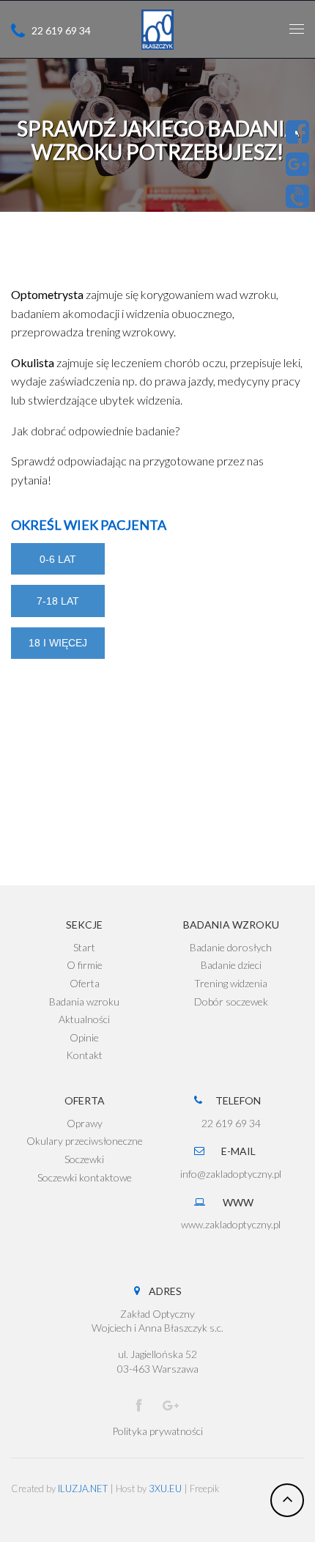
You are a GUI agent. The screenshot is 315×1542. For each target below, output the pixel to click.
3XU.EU (165, 1488)
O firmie (85, 965)
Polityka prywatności (157, 1431)
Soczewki (84, 1159)
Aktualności (84, 1019)
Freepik (205, 1488)
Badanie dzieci (231, 965)
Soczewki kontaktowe (84, 1177)
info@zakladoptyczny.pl (230, 1173)
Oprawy (85, 1123)
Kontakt (84, 1055)
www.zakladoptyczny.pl (231, 1224)
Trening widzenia (230, 983)
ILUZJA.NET (83, 1488)
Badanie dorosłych (231, 947)
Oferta (85, 983)
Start (84, 947)
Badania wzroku (84, 1001)
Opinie (84, 1037)
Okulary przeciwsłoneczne (84, 1141)
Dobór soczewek (231, 1001)
